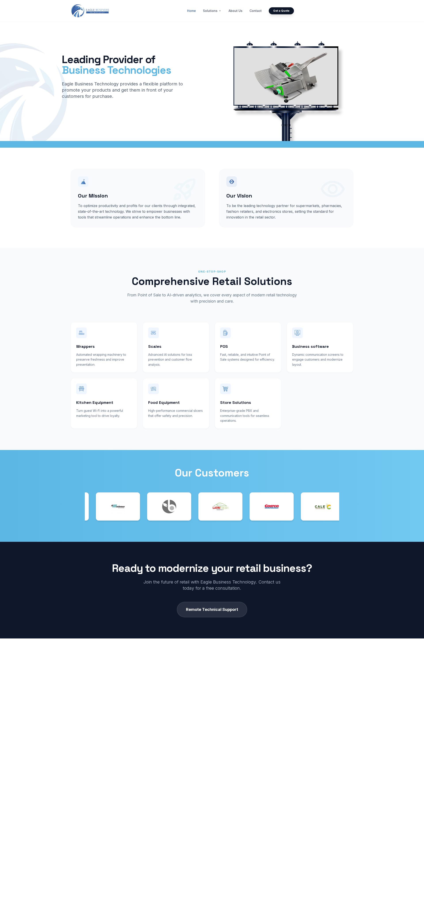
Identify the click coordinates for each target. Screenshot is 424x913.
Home (191, 11)
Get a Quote (281, 10)
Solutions (212, 11)
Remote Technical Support (212, 609)
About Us (235, 11)
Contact (256, 11)
